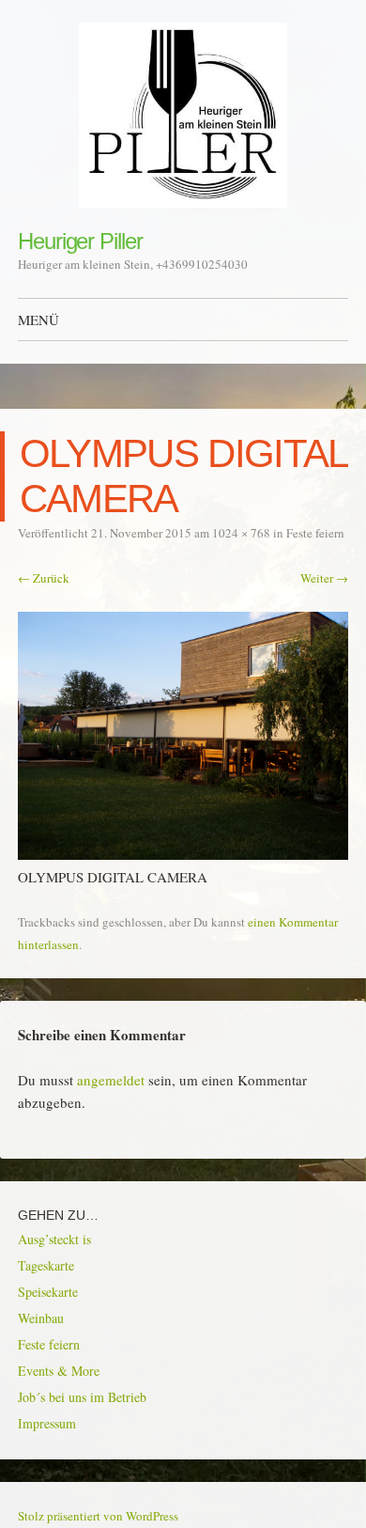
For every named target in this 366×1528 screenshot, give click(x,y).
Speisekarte (48, 1292)
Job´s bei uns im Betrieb (82, 1397)
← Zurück (43, 577)
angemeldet (111, 1079)
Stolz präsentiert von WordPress (98, 1515)
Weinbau (41, 1318)
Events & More (58, 1371)
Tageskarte (46, 1265)
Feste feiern (315, 532)
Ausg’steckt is (54, 1239)
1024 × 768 (241, 532)
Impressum (47, 1423)
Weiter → (324, 577)
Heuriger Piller (80, 241)
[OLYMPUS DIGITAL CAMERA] (183, 854)
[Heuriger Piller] (183, 115)
